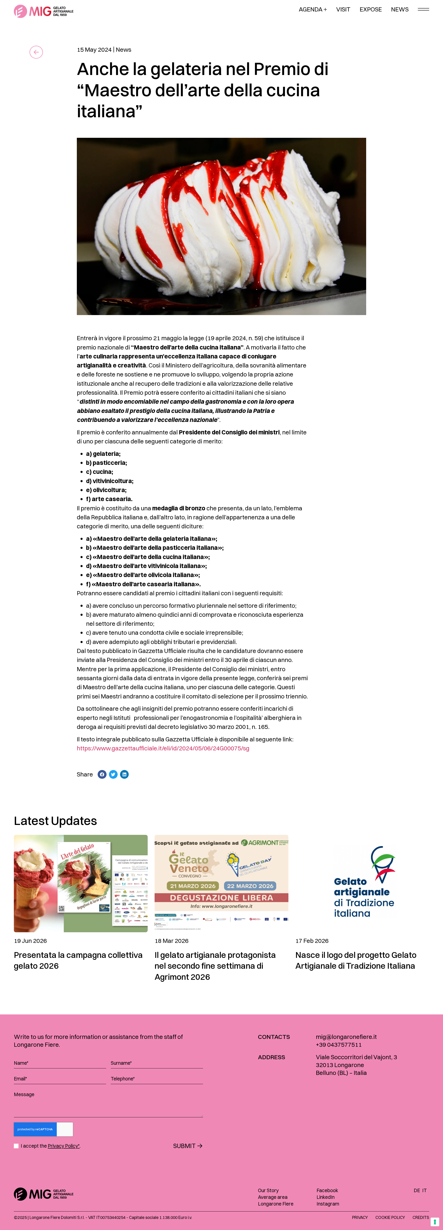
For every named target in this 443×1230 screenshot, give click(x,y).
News (123, 49)
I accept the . (51, 1146)
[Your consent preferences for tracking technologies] (435, 1222)
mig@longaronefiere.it (346, 1037)
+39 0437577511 (339, 1044)
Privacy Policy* (64, 1146)
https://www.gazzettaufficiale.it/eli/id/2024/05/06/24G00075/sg (163, 748)
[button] (102, 774)
